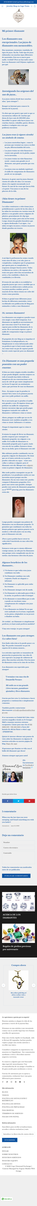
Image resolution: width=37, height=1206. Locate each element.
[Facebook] (3, 1082)
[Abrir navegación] (2, 6)
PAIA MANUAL (8, 1110)
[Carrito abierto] (34, 6)
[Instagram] (11, 1082)
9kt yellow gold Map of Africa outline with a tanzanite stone (18, 995)
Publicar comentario (16, 876)
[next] (33, 985)
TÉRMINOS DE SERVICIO (12, 1113)
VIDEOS (5, 1095)
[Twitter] (7, 1082)
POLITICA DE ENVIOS (11, 1104)
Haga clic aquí (11, 744)
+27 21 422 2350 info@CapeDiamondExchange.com (19, 2)
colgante (29, 465)
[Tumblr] (24, 1082)
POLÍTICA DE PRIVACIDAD (13, 1107)
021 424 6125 (15, 727)
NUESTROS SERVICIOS (11, 1157)
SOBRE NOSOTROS (10, 1154)
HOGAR (5, 1151)
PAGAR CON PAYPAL (10, 1117)
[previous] (3, 985)
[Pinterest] (15, 1082)
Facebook (26, 1038)
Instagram (27, 767)
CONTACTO (7, 1164)
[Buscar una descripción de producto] (31, 6)
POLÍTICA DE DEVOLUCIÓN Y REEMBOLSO (14, 1100)
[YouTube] (20, 1082)
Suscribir (10, 1140)
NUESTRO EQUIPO (10, 1161)
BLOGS (5, 1092)
